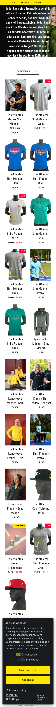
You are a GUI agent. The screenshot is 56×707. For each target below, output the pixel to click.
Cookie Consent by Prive (42, 697)
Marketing (32, 659)
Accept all (28, 679)
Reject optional (28, 670)
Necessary (31, 654)
